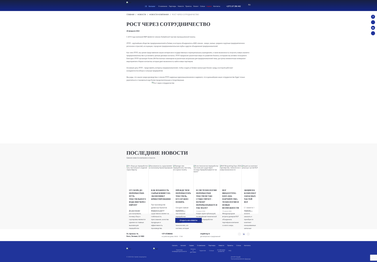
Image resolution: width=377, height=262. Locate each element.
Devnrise (248, 259)
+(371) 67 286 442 (233, 6)
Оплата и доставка (193, 250)
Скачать (175, 245)
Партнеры (172, 6)
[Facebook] (373, 33)
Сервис (209, 6)
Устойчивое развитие (221, 250)
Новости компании (159, 14)
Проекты (188, 6)
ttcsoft (238, 257)
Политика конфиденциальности (179, 250)
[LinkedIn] (373, 28)
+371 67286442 (167, 234)
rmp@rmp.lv (205, 234)
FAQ (230, 250)
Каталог (152, 6)
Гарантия (202, 250)
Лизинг (196, 6)
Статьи (202, 6)
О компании (162, 6)
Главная (130, 14)
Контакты (216, 6)
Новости (181, 6)
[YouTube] (373, 22)
